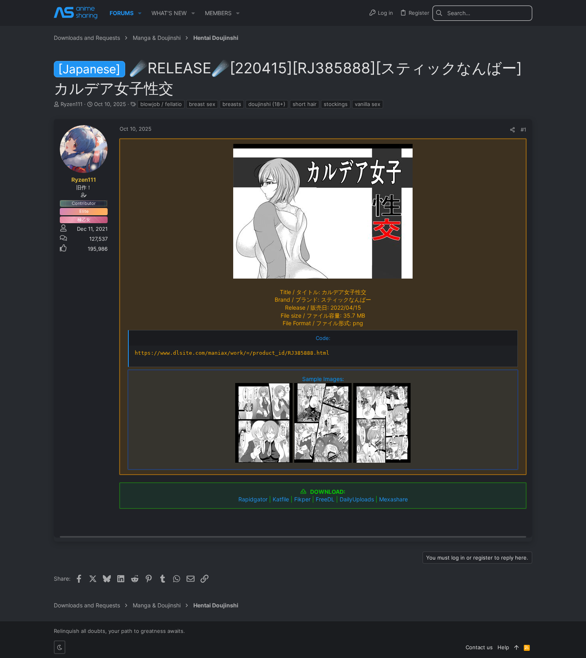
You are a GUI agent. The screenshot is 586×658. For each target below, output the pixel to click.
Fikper (302, 499)
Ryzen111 (72, 104)
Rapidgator (252, 499)
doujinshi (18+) (266, 104)
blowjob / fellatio (161, 104)
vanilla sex (367, 104)
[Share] (512, 130)
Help (503, 647)
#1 (523, 129)
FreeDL (325, 499)
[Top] (516, 647)
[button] (139, 13)
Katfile (281, 499)
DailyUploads (357, 499)
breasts (231, 104)
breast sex (202, 104)
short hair (305, 104)
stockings (336, 104)
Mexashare (393, 499)
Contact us (479, 647)
